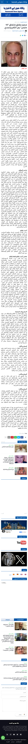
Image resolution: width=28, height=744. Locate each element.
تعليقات (7, 620)
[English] (25, 575)
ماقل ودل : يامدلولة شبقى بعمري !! (8, 625)
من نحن (12, 742)
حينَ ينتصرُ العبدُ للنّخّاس (8, 447)
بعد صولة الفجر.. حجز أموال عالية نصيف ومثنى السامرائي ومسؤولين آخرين (15, 665)
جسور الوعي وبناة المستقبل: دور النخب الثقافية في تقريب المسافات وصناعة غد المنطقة (8, 460)
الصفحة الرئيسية (23, 22)
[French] (21, 575)
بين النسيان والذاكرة (8, 469)
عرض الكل (3, 442)
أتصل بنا (8, 742)
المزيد (10, 575)
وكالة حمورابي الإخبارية (19, 2)
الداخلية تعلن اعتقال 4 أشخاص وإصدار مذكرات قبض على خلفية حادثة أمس (15, 678)
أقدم (3, 513)
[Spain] (13, 575)
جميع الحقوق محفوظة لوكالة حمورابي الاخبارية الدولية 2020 (13, 739)
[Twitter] (22, 35)
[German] (17, 575)
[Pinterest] (12, 437)
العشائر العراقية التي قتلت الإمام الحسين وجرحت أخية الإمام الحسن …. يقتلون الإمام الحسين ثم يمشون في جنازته (8, 639)
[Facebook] (24, 35)
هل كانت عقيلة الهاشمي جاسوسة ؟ (8, 649)
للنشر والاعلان (19, 742)
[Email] (9, 437)
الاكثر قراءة (20, 620)
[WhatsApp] (20, 35)
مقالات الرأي (17, 22)
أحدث (25, 513)
